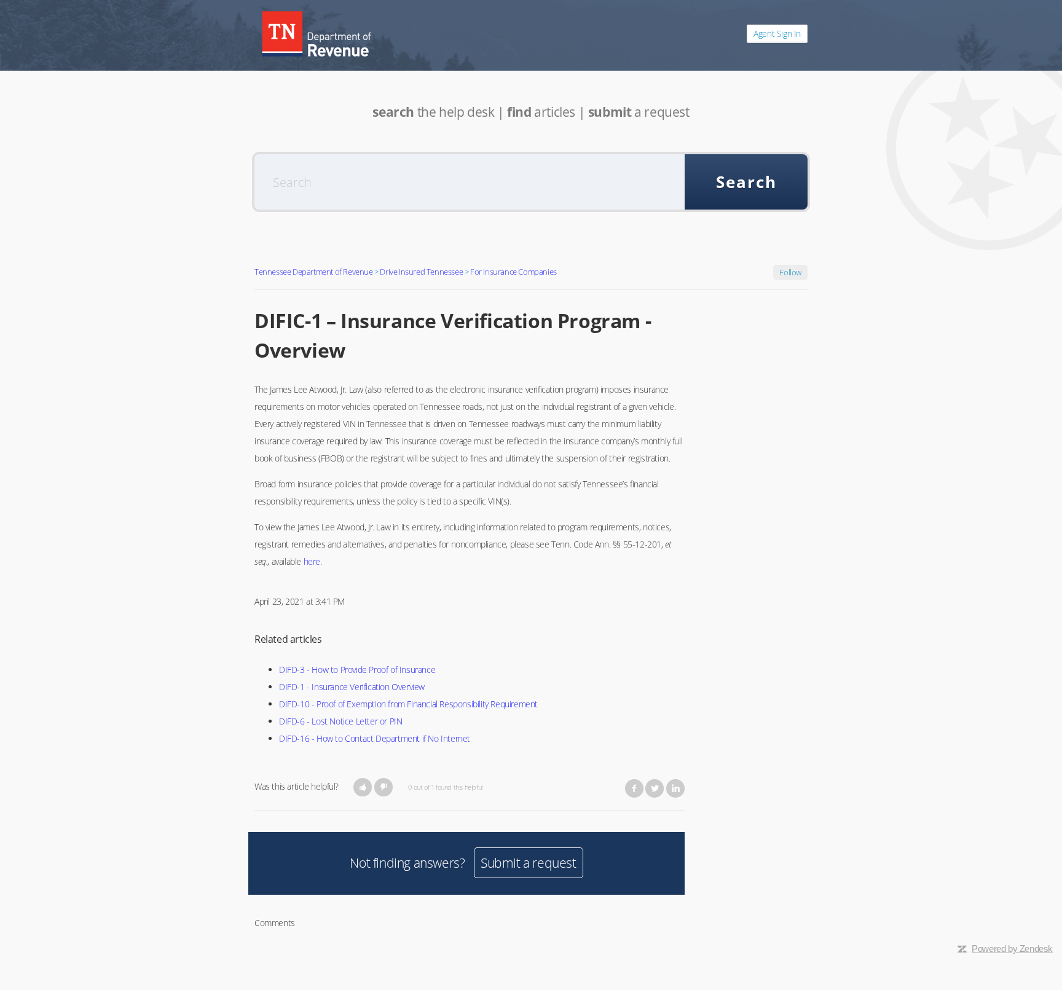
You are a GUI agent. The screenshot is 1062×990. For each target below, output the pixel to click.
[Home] (316, 34)
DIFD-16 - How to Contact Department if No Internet (374, 738)
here (312, 561)
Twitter (654, 788)
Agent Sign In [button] (777, 33)
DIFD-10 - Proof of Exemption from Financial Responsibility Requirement (408, 704)
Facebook (634, 788)
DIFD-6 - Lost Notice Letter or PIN (340, 721)
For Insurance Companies (513, 271)
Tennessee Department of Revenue (313, 271)
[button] (362, 787)
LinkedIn (675, 788)
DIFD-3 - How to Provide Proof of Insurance (357, 669)
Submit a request (528, 862)
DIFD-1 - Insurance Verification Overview (352, 687)
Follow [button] (790, 272)
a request (639, 111)
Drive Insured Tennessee (421, 271)
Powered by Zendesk (1012, 948)
